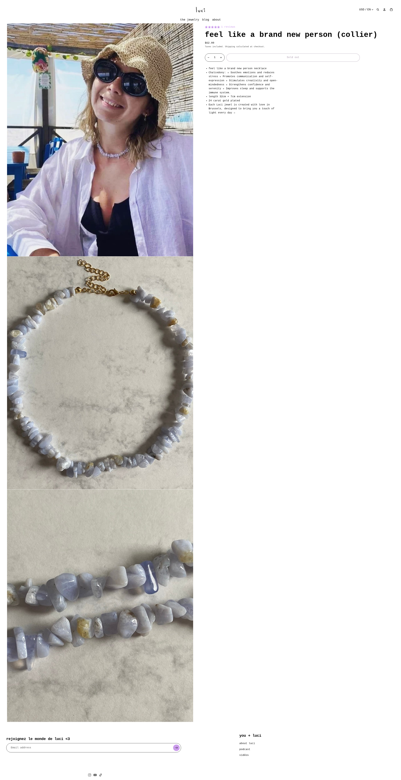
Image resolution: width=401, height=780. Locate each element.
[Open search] (377, 9)
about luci (247, 743)
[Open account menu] (384, 9)
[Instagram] (89, 775)
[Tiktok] (100, 775)
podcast (244, 749)
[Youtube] (95, 775)
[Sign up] (176, 748)
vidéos (244, 755)
